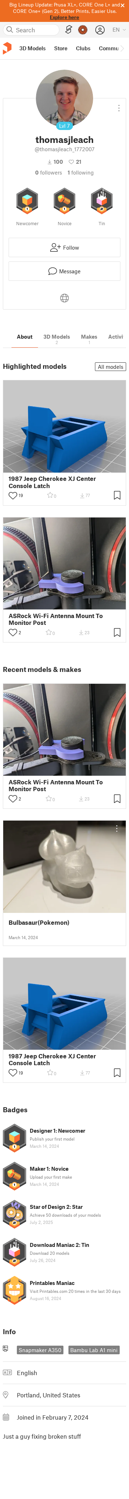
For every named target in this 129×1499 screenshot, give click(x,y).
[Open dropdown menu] (119, 105)
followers (48, 172)
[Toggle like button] (13, 495)
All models (110, 366)
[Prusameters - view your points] (82, 29)
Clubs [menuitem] (83, 48)
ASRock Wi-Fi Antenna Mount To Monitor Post (56, 619)
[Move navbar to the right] (121, 48)
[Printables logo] (7, 48)
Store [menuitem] (60, 48)
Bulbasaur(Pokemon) (39, 922)
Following (81, 172)
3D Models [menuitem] (32, 48)
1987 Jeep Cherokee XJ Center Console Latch (52, 482)
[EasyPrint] (68, 29)
